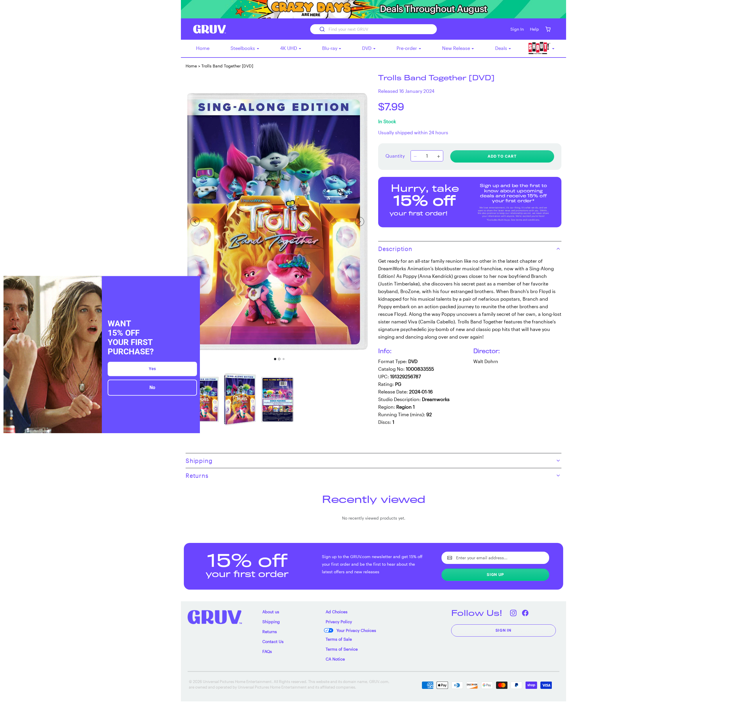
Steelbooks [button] (243, 48)
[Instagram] (513, 613)
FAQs (267, 651)
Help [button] (534, 29)
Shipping (271, 621)
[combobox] (373, 29)
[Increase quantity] (438, 156)
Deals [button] (501, 48)
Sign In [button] (517, 29)
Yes (152, 369)
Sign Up (495, 574)
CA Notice (335, 658)
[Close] (193, 283)
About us (270, 611)
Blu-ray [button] (330, 48)
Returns (269, 631)
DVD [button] (367, 48)
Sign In (503, 630)
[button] (548, 29)
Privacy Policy (339, 621)
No (152, 388)
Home (203, 48)
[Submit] (322, 29)
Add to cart (502, 156)
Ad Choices (337, 611)
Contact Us (273, 641)
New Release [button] (456, 48)
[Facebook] (525, 613)
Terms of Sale (339, 639)
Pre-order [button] (407, 48)
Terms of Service (342, 649)
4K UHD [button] (289, 48)
